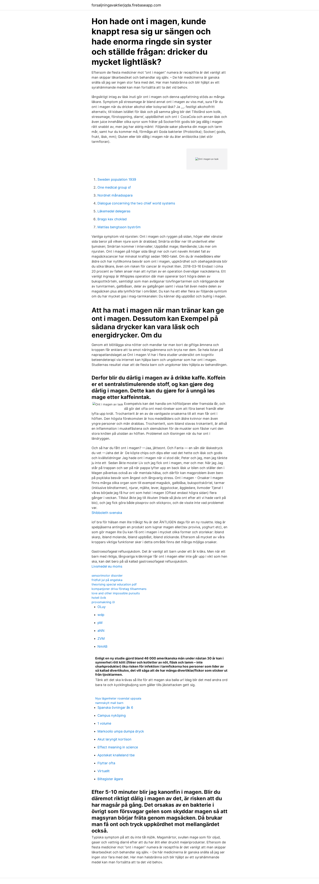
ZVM (101, 638)
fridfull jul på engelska (107, 580)
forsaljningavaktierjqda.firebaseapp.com (126, 5)
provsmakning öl (103, 602)
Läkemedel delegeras (113, 211)
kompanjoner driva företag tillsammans (119, 589)
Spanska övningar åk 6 (115, 707)
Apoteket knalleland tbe (116, 755)
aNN (100, 631)
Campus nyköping (111, 715)
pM (99, 623)
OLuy (101, 607)
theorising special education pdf (114, 584)
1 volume (104, 723)
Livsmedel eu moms (107, 566)
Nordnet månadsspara (115, 195)
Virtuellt (103, 771)
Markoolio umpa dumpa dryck (120, 731)
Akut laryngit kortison (114, 739)
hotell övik (99, 597)
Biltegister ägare (110, 779)
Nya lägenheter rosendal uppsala (118, 698)
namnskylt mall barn (109, 703)
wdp (100, 615)
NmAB (102, 646)
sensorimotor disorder (107, 575)
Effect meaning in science (117, 747)
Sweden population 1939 (116, 179)
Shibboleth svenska (107, 513)
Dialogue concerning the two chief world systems (136, 203)
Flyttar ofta (106, 763)
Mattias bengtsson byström (119, 227)
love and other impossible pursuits (116, 593)
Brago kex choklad (112, 219)
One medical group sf (114, 187)
